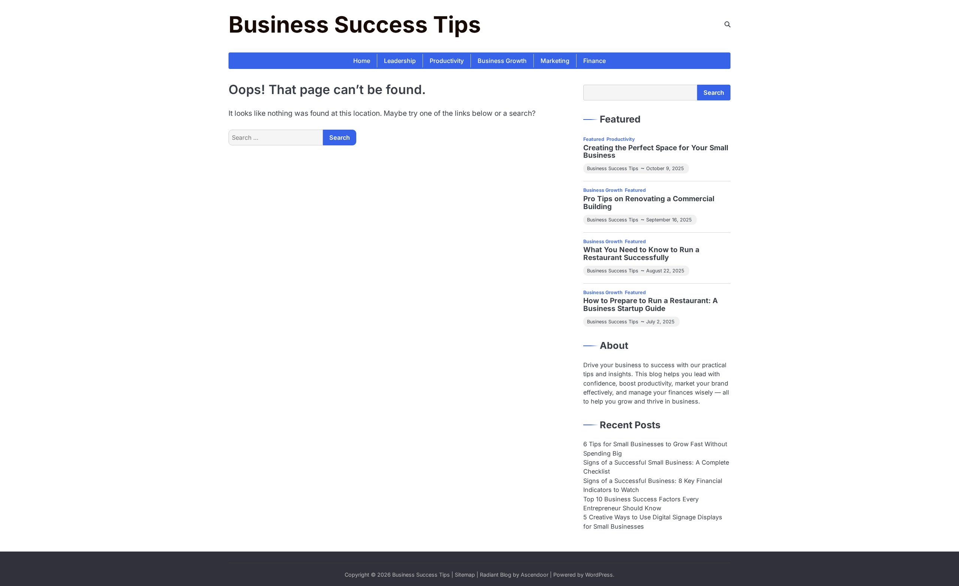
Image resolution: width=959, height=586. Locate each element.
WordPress (599, 574)
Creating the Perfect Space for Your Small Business (655, 152)
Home (361, 60)
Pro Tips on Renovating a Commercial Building (648, 203)
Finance (594, 60)
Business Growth (502, 60)
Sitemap (465, 574)
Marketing (555, 60)
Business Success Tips (355, 24)
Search (714, 92)
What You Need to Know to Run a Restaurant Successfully (641, 254)
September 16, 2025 (669, 220)
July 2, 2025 (660, 321)
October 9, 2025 (665, 168)
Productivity (447, 60)
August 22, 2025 (665, 271)
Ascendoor (534, 574)
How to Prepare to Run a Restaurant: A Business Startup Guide (650, 305)
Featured (593, 139)
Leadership (400, 60)
